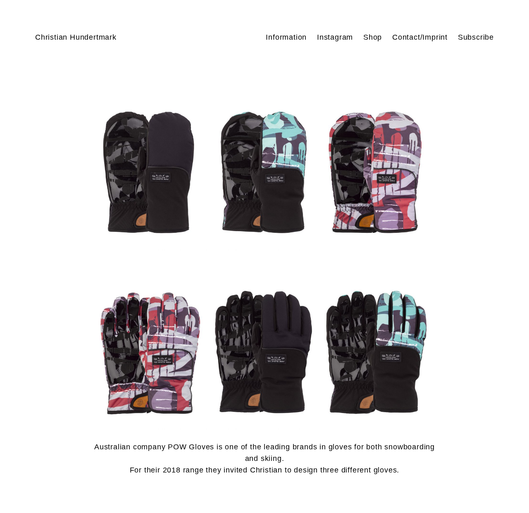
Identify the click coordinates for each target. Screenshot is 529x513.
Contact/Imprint (420, 37)
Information (286, 37)
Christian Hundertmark (76, 37)
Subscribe (476, 37)
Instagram (335, 37)
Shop (372, 37)
